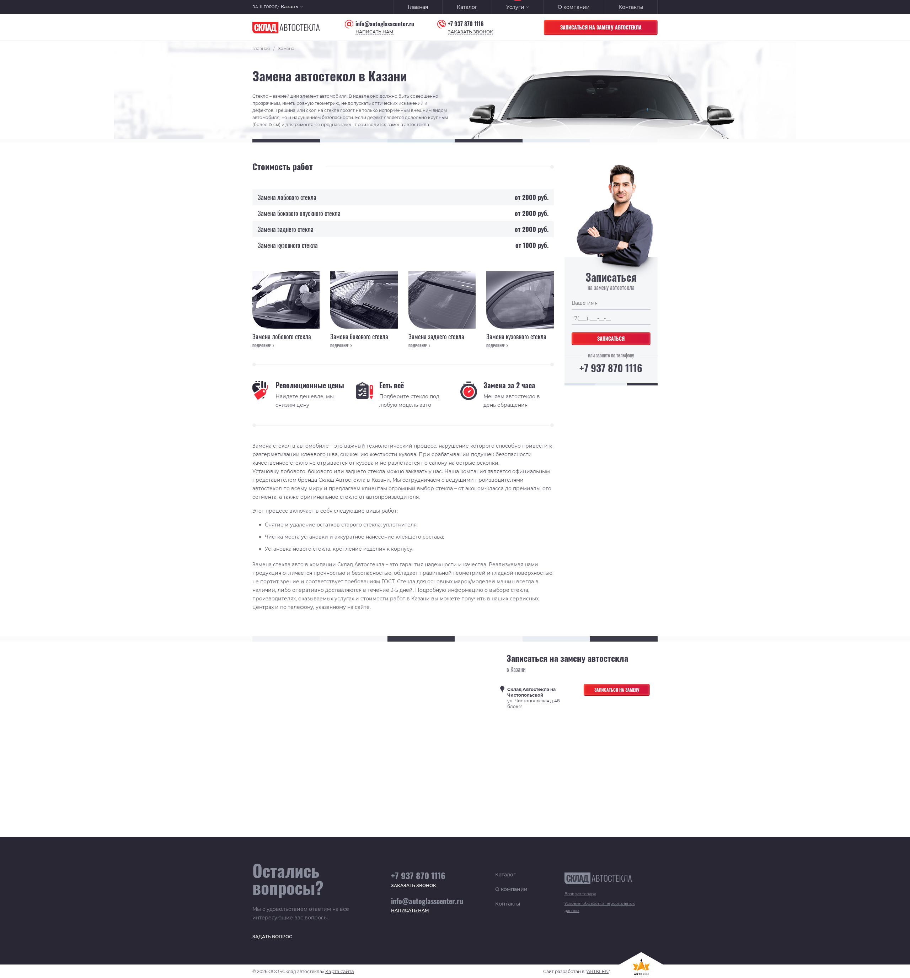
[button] (292, 7)
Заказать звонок (470, 32)
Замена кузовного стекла (516, 337)
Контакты (631, 7)
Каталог (467, 7)
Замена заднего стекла (436, 337)
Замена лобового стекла (281, 337)
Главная (418, 7)
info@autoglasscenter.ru (384, 24)
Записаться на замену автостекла (601, 27)
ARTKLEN (598, 971)
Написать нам (374, 32)
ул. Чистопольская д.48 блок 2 (533, 698)
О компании (574, 7)
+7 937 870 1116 (466, 24)
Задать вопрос (272, 937)
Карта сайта (339, 971)
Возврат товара (580, 893)
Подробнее (261, 345)
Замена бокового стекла (359, 337)
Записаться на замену (616, 690)
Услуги (515, 7)
